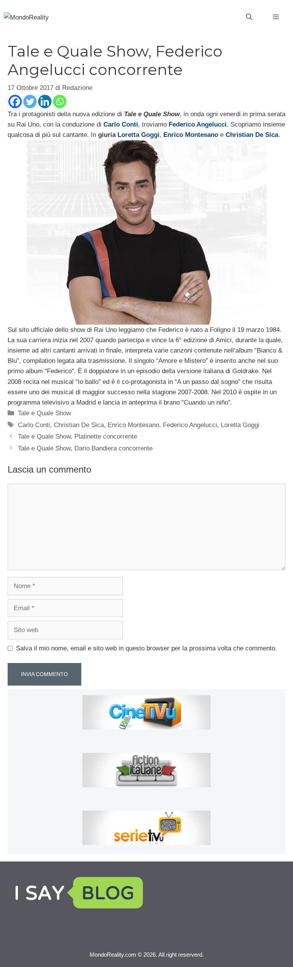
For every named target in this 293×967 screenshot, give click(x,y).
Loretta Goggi (240, 425)
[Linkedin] (45, 101)
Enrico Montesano (133, 425)
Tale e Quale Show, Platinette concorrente (77, 436)
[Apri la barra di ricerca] (249, 17)
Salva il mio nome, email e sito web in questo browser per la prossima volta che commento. (146, 648)
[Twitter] (30, 101)
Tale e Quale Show (44, 413)
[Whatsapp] (59, 101)
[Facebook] (15, 101)
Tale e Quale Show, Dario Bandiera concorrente (85, 448)
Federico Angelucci (190, 425)
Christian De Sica (79, 425)
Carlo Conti (34, 425)
